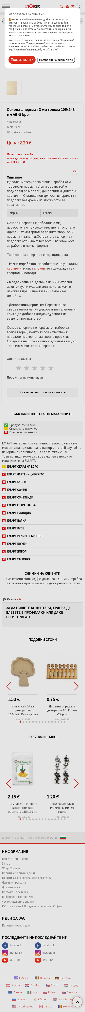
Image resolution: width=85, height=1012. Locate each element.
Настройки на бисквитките (56, 59)
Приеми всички (22, 59)
